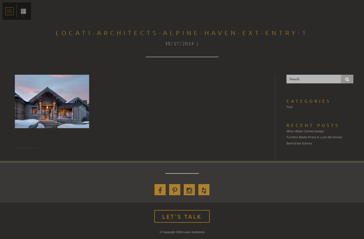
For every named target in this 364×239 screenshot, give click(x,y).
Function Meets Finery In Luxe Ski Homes (314, 137)
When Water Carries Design (305, 131)
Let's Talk (182, 216)
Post (289, 107)
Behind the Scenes (299, 143)
